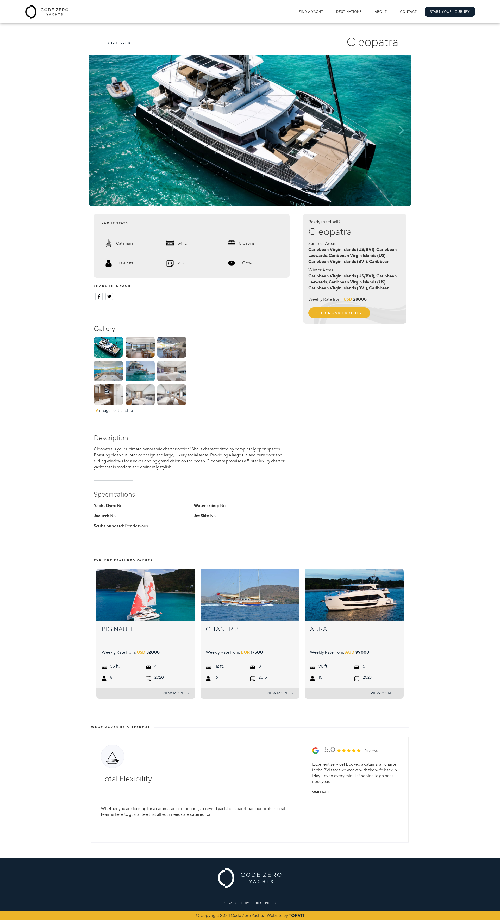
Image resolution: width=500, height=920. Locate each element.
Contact (408, 12)
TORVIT (296, 915)
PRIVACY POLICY (236, 902)
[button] (349, 11)
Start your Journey (450, 12)
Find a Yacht (311, 12)
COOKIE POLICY (264, 902)
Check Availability (339, 312)
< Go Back (119, 42)
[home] (47, 11)
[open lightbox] (250, 130)
